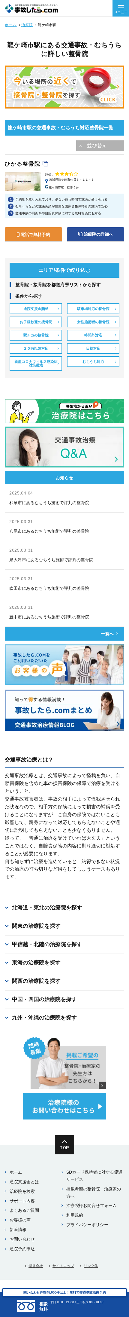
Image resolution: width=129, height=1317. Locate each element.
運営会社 (35, 1266)
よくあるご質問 (24, 1210)
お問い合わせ (22, 1239)
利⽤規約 (74, 1215)
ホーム (11, 25)
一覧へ (107, 633)
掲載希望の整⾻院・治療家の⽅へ (93, 1193)
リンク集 (91, 1266)
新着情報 (18, 1229)
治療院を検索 (22, 1191)
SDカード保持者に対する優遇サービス (94, 1176)
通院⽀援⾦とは (24, 1181)
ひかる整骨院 (24, 164)
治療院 (27, 25)
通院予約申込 (22, 1248)
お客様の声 (20, 1219)
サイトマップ (63, 1266)
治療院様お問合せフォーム (91, 1205)
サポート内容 (22, 1201)
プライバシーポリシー (87, 1224)
